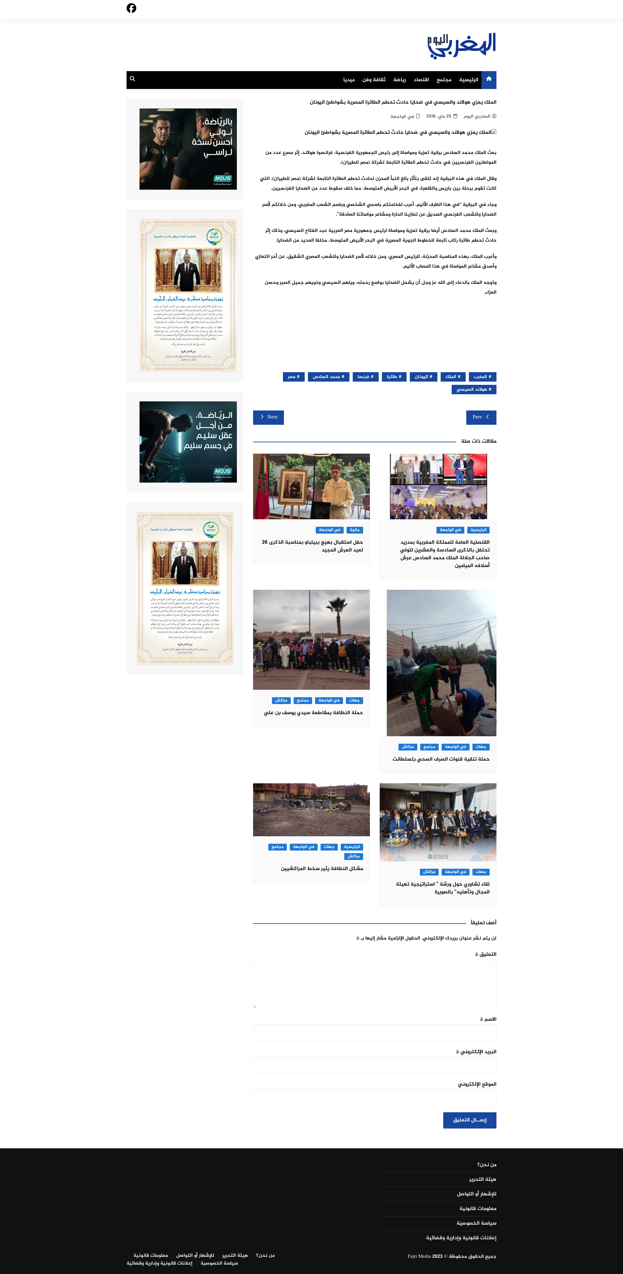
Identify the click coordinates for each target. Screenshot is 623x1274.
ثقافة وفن (373, 80)
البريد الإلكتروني (476, 1052)
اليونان (421, 377)
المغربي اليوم (477, 116)
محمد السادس (326, 377)
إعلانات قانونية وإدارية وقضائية (461, 1238)
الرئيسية (468, 80)
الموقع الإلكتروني (477, 1084)
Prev (477, 417)
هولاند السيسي (472, 389)
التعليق (485, 954)
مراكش (408, 747)
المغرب (480, 377)
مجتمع (444, 80)
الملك (451, 377)
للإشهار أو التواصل (476, 1194)
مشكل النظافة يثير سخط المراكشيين (322, 868)
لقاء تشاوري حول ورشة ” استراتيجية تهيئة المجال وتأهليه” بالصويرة (443, 888)
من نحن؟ (486, 1165)
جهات (481, 747)
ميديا (349, 80)
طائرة (392, 377)
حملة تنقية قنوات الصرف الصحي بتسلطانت (441, 759)
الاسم (488, 1019)
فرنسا (363, 377)
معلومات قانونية (477, 1209)
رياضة (399, 80)
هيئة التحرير (482, 1180)
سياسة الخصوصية (476, 1224)
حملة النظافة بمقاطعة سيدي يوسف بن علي (313, 713)
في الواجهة (402, 116)
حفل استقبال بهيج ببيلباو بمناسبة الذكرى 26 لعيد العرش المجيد (312, 546)
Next (272, 417)
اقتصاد (421, 80)
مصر (291, 377)
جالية (355, 530)
